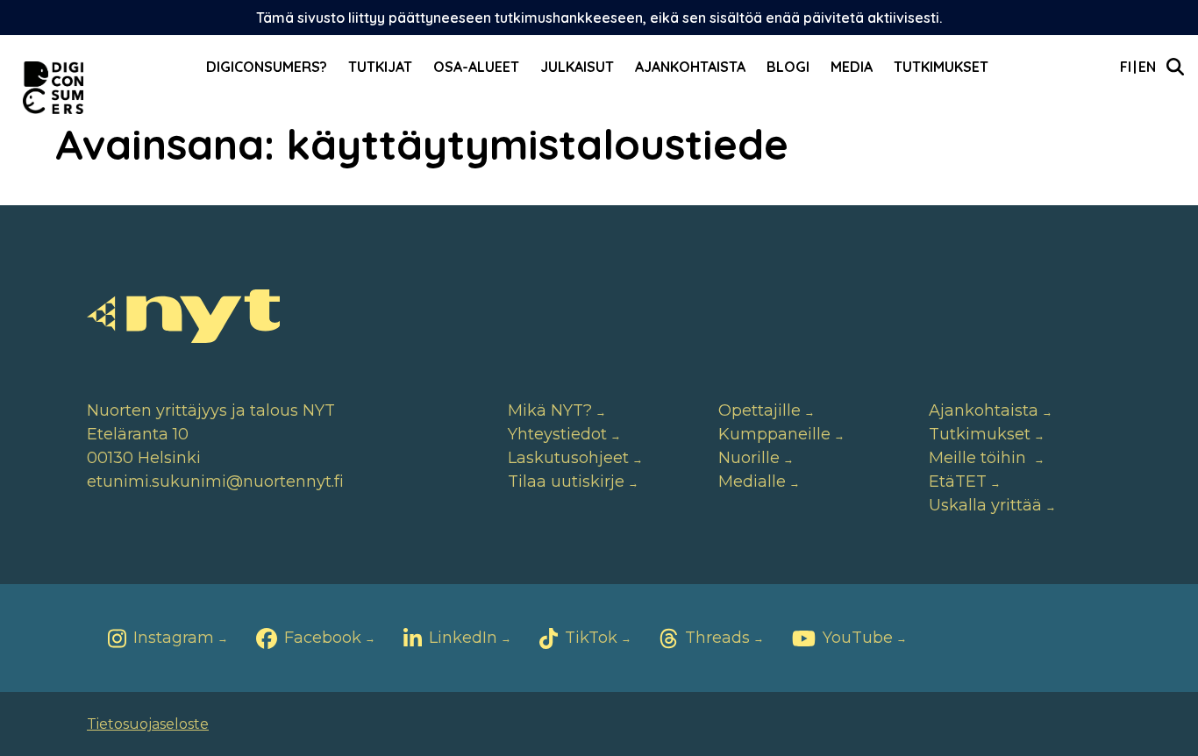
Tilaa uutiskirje (566, 481)
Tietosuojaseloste (148, 724)
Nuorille (749, 457)
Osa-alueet (476, 66)
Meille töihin (979, 457)
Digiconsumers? (266, 66)
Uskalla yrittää (985, 505)
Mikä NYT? (550, 410)
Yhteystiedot (557, 434)
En (1147, 66)
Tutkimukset (941, 66)
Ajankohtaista (690, 66)
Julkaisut (577, 66)
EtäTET (958, 481)
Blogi (788, 66)
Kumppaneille (774, 434)
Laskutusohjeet (568, 457)
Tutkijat (380, 66)
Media (852, 66)
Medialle (752, 481)
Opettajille (759, 410)
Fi (1125, 66)
